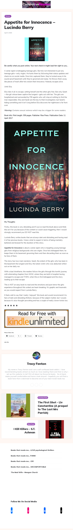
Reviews (8, 16)
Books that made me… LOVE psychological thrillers (32, 450)
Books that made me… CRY (22, 461)
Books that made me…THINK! (23, 456)
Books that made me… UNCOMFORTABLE (28, 467)
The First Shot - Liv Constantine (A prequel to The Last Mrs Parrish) (53, 407)
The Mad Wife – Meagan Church (24, 472)
